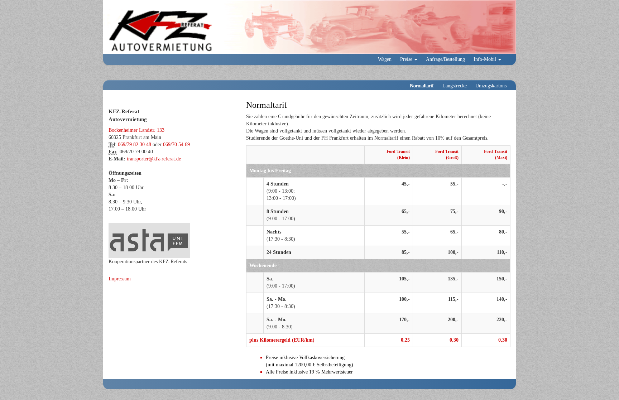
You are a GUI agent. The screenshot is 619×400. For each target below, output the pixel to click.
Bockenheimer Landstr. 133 (136, 130)
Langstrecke (454, 85)
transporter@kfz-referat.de (154, 159)
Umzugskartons (491, 85)
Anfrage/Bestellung (445, 59)
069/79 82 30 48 (134, 144)
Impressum (120, 278)
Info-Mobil (486, 59)
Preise (407, 59)
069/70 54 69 (176, 144)
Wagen (385, 59)
